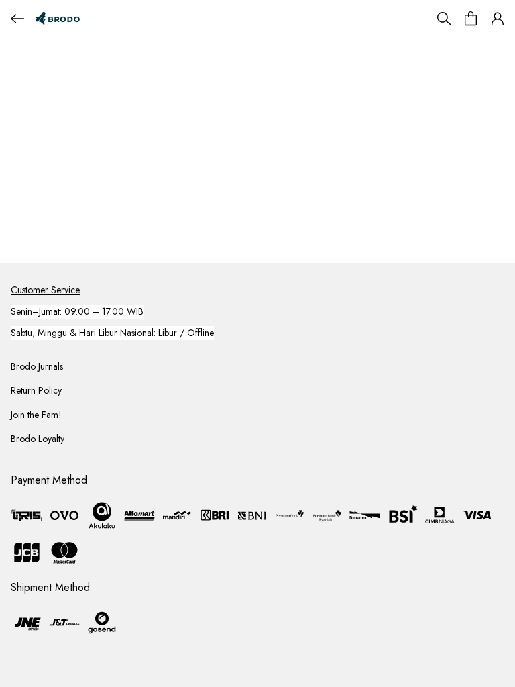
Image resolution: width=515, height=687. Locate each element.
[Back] (17, 19)
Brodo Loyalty (37, 438)
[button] (497, 19)
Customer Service (45, 290)
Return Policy (36, 390)
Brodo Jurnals (37, 366)
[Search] (444, 19)
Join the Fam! (36, 414)
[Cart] (471, 19)
